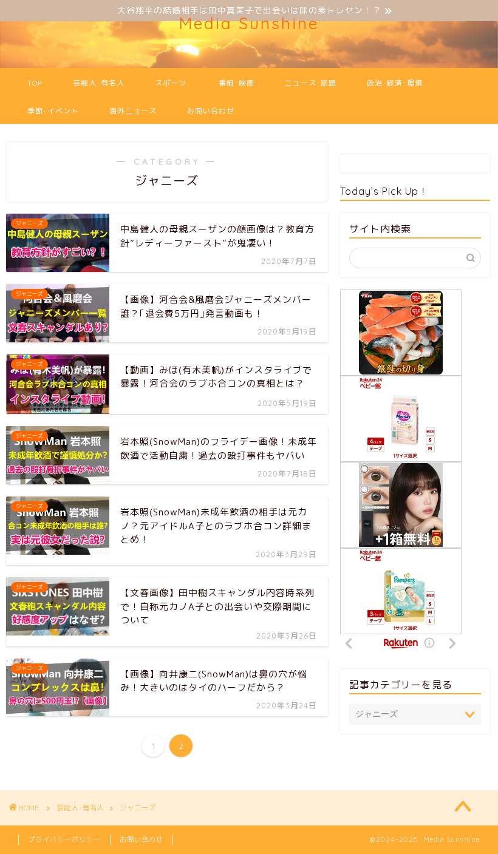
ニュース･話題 (310, 82)
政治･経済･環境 (395, 82)
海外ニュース (133, 110)
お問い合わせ (210, 110)
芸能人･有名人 (98, 82)
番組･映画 (236, 82)
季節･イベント (53, 110)
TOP (35, 82)
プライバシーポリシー (64, 839)
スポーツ (170, 82)
